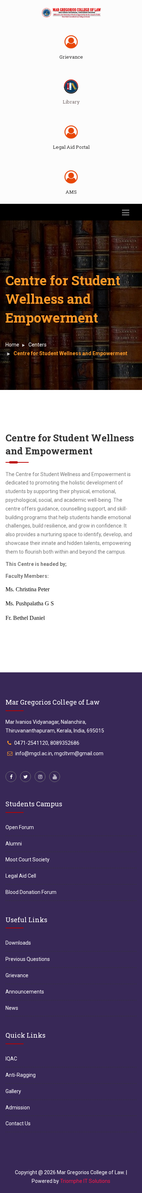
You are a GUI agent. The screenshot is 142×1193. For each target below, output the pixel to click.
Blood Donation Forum (30, 892)
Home (12, 345)
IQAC (11, 1059)
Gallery (13, 1091)
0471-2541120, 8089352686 (46, 743)
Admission (17, 1107)
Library (71, 101)
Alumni (13, 844)
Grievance (71, 57)
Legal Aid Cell (20, 876)
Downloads (18, 943)
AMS (71, 192)
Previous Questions (27, 959)
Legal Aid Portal (71, 147)
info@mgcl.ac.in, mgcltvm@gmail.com (59, 753)
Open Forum (19, 827)
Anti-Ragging (20, 1075)
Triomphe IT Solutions (85, 1181)
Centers (37, 345)
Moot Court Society (27, 859)
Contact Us (18, 1123)
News (11, 1008)
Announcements (24, 992)
